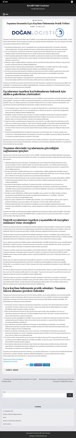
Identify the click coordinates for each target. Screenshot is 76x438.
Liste (4, 417)
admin (33, 26)
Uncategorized (38, 20)
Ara (4, 392)
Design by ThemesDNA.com (38, 436)
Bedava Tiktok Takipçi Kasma (12, 414)
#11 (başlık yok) (8, 411)
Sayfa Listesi (7, 424)
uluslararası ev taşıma (10, 361)
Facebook (38, 365)
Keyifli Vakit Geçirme (38, 5)
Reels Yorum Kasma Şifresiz (12, 420)
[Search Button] (72, 2)
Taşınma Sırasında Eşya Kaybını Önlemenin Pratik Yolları (38, 23)
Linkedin (47, 365)
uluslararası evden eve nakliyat (13, 359)
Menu (6, 2)
